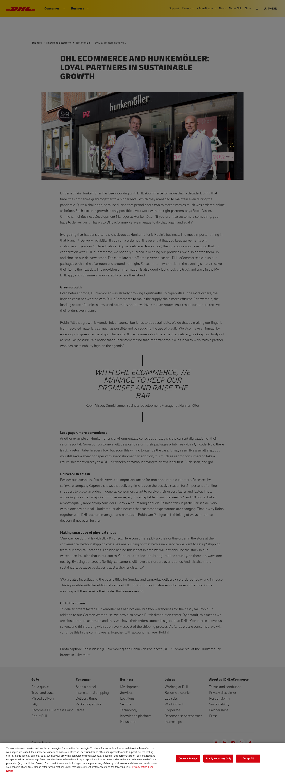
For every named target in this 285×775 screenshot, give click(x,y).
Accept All (248, 758)
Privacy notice (139, 767)
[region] (142, 759)
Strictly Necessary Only (218, 758)
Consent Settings (188, 758)
